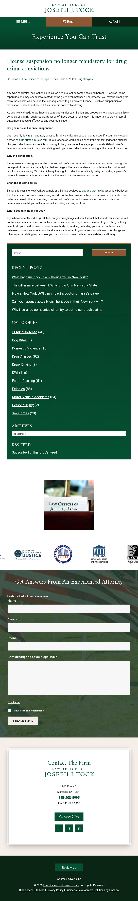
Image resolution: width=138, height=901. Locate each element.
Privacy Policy (55, 890)
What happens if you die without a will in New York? (50, 277)
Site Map (39, 890)
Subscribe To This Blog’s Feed (34, 452)
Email (13, 619)
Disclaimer (14, 702)
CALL (117, 22)
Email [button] (71, 22)
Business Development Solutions (85, 890)
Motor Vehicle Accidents (30, 397)
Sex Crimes (20, 413)
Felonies (18, 389)
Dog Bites (19, 340)
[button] (22, 20)
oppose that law (91, 190)
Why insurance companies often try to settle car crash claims (57, 310)
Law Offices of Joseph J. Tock (40, 79)
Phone (12, 638)
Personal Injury (23, 405)
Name (12, 600)
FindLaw (114, 890)
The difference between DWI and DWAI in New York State (54, 285)
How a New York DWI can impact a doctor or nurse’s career (56, 293)
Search (109, 253)
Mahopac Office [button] (69, 816)
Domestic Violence (26, 348)
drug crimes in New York (33, 140)
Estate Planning (23, 381)
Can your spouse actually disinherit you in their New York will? (57, 301)
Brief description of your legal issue (32, 657)
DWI (15, 373)
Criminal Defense (24, 332)
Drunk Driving (21, 364)
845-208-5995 (69, 798)
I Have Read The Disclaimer (28, 710)
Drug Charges (85, 79)
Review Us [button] (69, 867)
